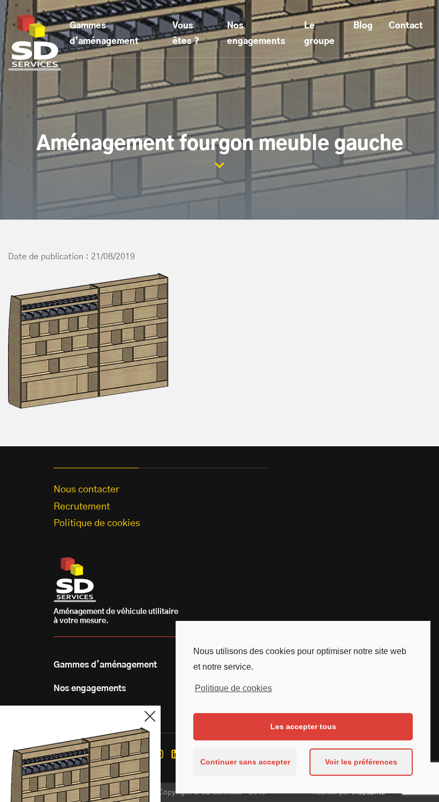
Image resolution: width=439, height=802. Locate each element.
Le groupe (319, 33)
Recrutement (82, 507)
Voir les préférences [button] (361, 762)
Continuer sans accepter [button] (245, 762)
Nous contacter (86, 489)
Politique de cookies (233, 688)
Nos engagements (256, 33)
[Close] (150, 716)
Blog (363, 25)
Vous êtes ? (185, 33)
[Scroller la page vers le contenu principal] (219, 165)
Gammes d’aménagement (104, 33)
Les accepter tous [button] (303, 726)
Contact (406, 25)
